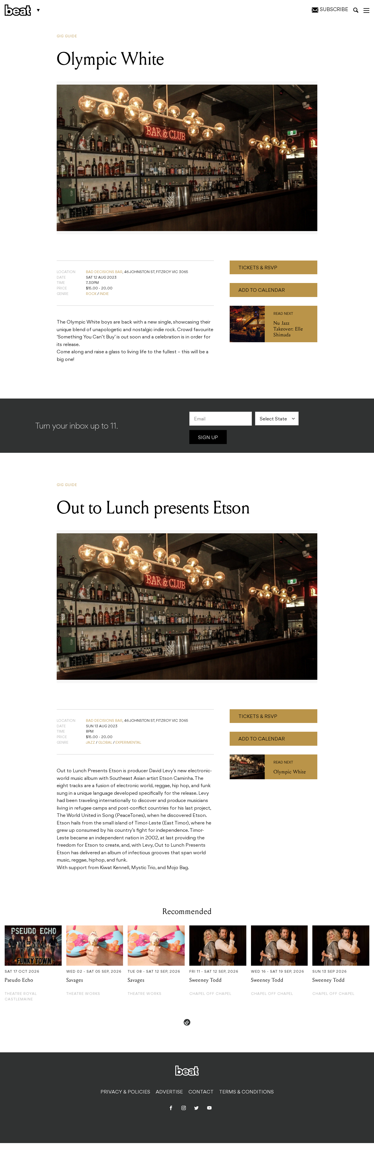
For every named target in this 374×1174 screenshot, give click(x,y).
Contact (201, 1092)
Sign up (208, 438)
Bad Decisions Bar (104, 272)
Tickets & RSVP (257, 268)
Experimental (128, 743)
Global (105, 743)
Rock (91, 294)
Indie (104, 294)
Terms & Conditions (246, 1092)
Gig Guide (67, 36)
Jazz (90, 743)
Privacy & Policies (125, 1092)
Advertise (169, 1092)
